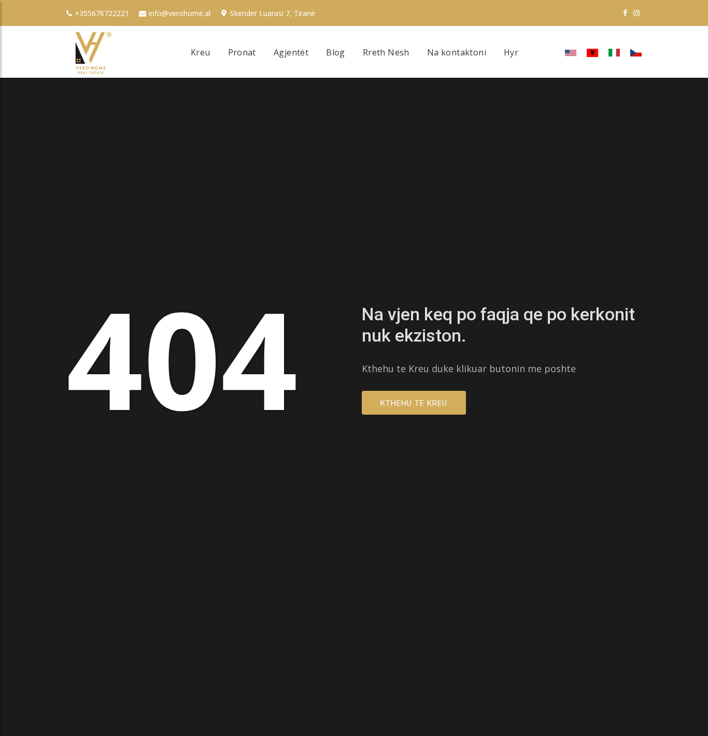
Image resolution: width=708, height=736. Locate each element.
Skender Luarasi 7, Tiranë (272, 13)
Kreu (200, 52)
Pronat (242, 52)
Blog (335, 52)
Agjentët (291, 52)
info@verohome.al (179, 13)
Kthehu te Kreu (413, 403)
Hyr (511, 52)
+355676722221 (102, 13)
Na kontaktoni (456, 52)
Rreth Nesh (386, 52)
